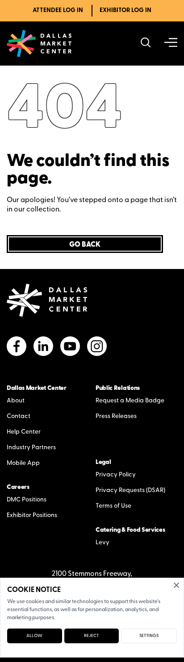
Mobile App (23, 463)
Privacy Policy (116, 475)
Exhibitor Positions (32, 515)
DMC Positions (26, 499)
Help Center (24, 432)
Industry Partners (31, 447)
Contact (18, 416)
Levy (102, 542)
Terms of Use (113, 506)
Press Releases (116, 416)
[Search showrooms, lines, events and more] (146, 43)
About (16, 400)
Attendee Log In (58, 10)
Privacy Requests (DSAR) (130, 490)
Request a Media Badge (130, 400)
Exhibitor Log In (125, 10)
